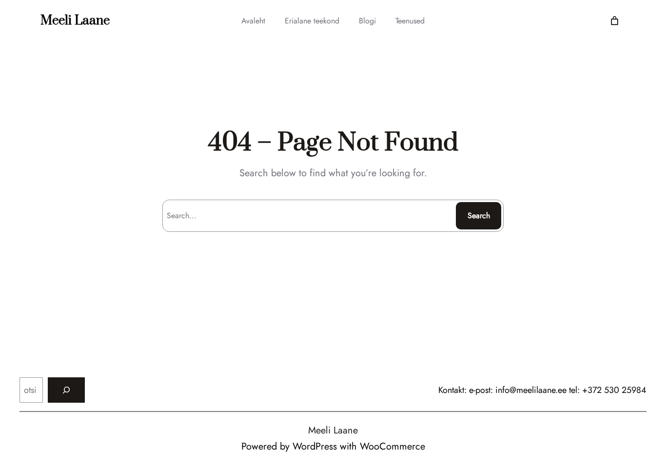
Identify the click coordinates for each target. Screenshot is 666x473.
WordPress (315, 446)
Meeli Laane (75, 21)
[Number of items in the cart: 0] (615, 21)
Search (479, 215)
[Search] (66, 390)
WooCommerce (392, 446)
